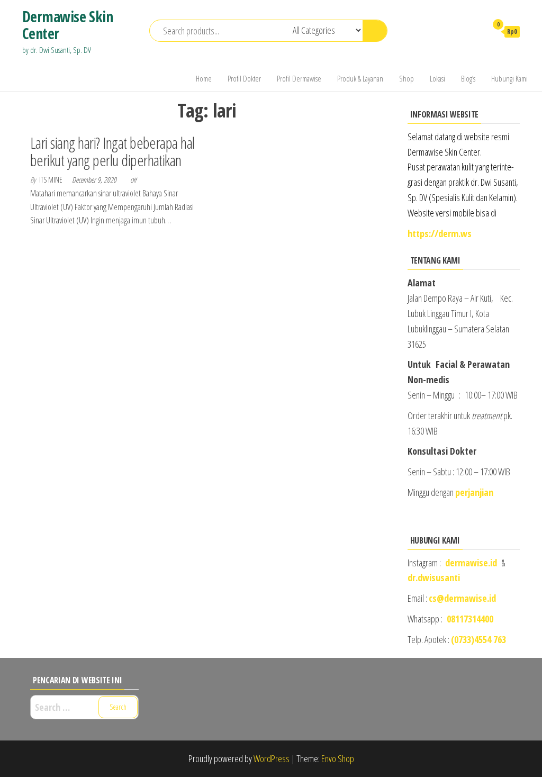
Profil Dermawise (299, 78)
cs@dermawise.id (462, 598)
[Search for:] (84, 707)
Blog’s (468, 78)
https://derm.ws (440, 233)
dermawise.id (471, 562)
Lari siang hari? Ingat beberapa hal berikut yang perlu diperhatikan (112, 151)
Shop (406, 78)
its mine (51, 180)
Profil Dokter (244, 78)
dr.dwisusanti (434, 577)
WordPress (272, 758)
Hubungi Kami (509, 78)
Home (204, 78)
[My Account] (473, 31)
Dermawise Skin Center (67, 24)
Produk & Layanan (360, 78)
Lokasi (437, 78)
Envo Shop (337, 758)
